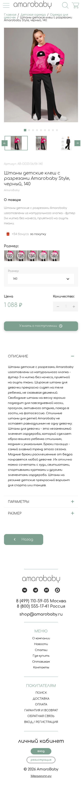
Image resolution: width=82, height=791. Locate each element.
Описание (18, 356)
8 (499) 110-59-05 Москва (41, 601)
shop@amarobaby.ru (41, 614)
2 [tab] (29, 130)
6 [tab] (45, 130)
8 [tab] (53, 130)
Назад (27, 539)
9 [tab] (57, 130)
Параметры (18, 502)
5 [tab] (41, 130)
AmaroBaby (12, 190)
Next (77, 143)
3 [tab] (33, 130)
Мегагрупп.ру (41, 776)
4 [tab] (37, 130)
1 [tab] (25, 130)
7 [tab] (49, 130)
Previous (5, 143)
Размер (14, 513)
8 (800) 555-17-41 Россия (41, 606)
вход (41, 751)
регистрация (41, 759)
